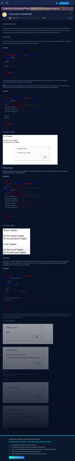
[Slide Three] (37, 9)
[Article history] (22, 18)
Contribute (64, 3)
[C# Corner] (7, 3)
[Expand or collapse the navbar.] (2, 3)
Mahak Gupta (15, 18)
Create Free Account (17, 457)
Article (70, 18)
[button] (72, 3)
